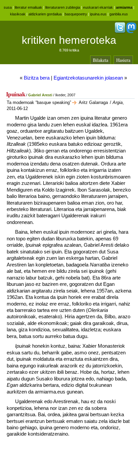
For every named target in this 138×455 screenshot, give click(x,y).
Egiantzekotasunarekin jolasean (88, 78)
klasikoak (17, 14)
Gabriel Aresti (40, 95)
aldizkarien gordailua (45, 14)
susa (8, 7)
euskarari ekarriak (98, 7)
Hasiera (123, 60)
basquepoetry (76, 14)
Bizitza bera (37, 78)
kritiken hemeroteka (69, 40)
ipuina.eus (98, 14)
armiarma (124, 7)
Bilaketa (100, 60)
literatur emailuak (28, 7)
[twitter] (120, 31)
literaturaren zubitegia (62, 7)
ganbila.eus (119, 14)
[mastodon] (131, 31)
